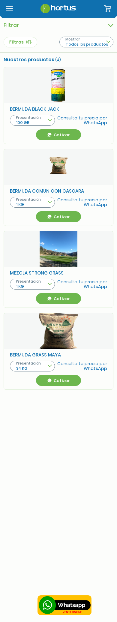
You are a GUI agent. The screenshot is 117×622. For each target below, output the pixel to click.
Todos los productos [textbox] (87, 44)
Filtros (17, 42)
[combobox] (86, 42)
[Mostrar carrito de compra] (107, 9)
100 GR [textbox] (22, 122)
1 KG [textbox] (20, 204)
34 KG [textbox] (22, 368)
